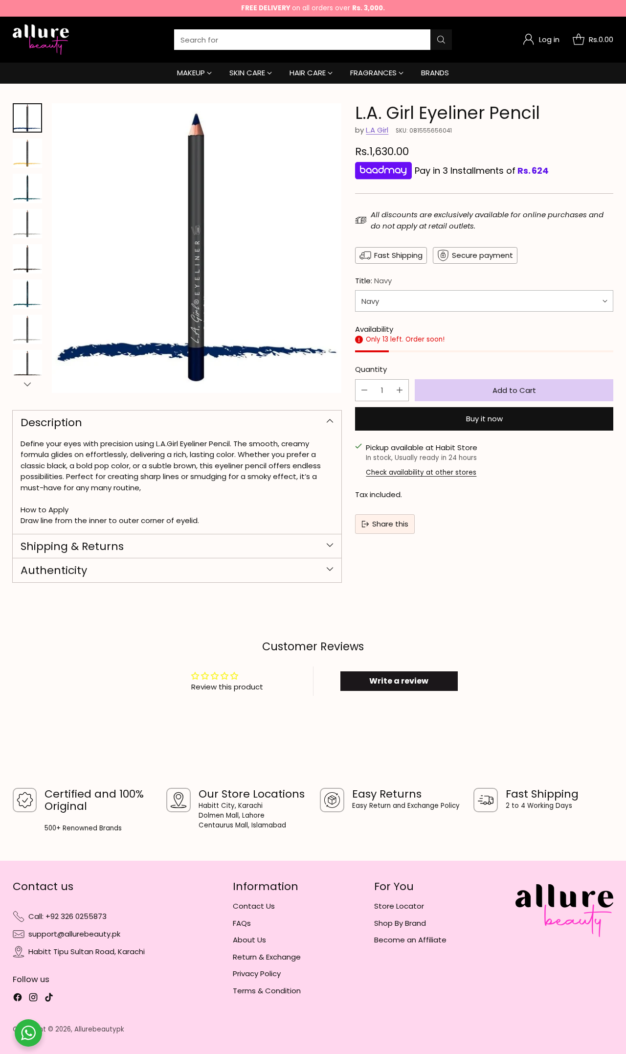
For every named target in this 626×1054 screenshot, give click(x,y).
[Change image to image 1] (27, 118)
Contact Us (254, 906)
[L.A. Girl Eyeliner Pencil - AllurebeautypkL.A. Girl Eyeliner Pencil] (196, 248)
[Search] (441, 39)
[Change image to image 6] (27, 294)
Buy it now (484, 418)
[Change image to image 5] (27, 259)
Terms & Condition (267, 990)
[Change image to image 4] (27, 223)
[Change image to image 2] (27, 153)
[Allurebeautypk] (41, 39)
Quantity (371, 369)
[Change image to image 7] (27, 329)
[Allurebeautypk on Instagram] (33, 999)
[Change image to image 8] (27, 364)
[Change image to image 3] (27, 188)
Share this (390, 524)
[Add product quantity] (399, 389)
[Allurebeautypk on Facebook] (17, 999)
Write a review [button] (398, 681)
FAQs (242, 923)
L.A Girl (377, 130)
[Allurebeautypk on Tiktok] (49, 999)
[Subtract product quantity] (364, 389)
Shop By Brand (400, 923)
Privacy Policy (257, 973)
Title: (373, 280)
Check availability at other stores (421, 472)
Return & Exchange (267, 957)
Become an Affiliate (410, 940)
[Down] (27, 384)
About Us (249, 940)
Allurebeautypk (99, 1029)
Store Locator (399, 906)
